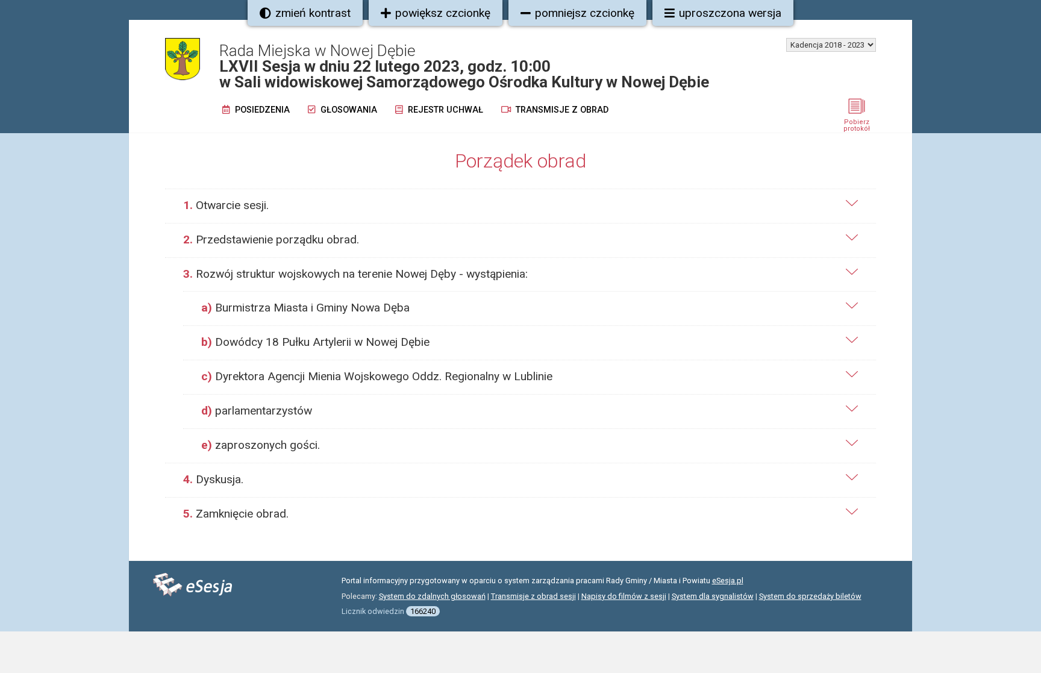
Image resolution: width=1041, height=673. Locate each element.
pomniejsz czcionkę (584, 13)
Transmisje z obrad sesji (533, 596)
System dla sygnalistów (713, 596)
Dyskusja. (213, 479)
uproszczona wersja (730, 13)
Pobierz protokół (856, 125)
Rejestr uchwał (444, 110)
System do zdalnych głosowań (432, 596)
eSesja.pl (727, 580)
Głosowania (347, 110)
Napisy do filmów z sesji (623, 596)
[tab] (520, 205)
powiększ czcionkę (442, 13)
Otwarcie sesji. (226, 205)
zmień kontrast (313, 13)
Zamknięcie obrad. (236, 514)
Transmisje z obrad (560, 110)
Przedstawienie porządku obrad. (271, 239)
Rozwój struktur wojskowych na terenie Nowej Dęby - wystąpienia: (355, 274)
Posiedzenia (261, 110)
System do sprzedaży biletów (810, 596)
